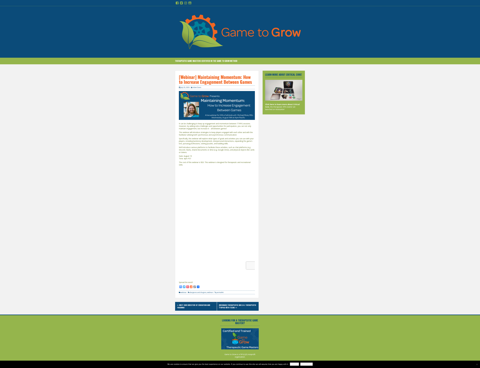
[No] (477, 364)
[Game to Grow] (240, 31)
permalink (220, 292)
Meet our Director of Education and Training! (193, 306)
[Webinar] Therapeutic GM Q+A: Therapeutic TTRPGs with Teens (237, 306)
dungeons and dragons (198, 292)
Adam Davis (197, 87)
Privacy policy (306, 364)
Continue (294, 364)
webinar (183, 292)
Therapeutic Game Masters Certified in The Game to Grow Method (206, 61)
